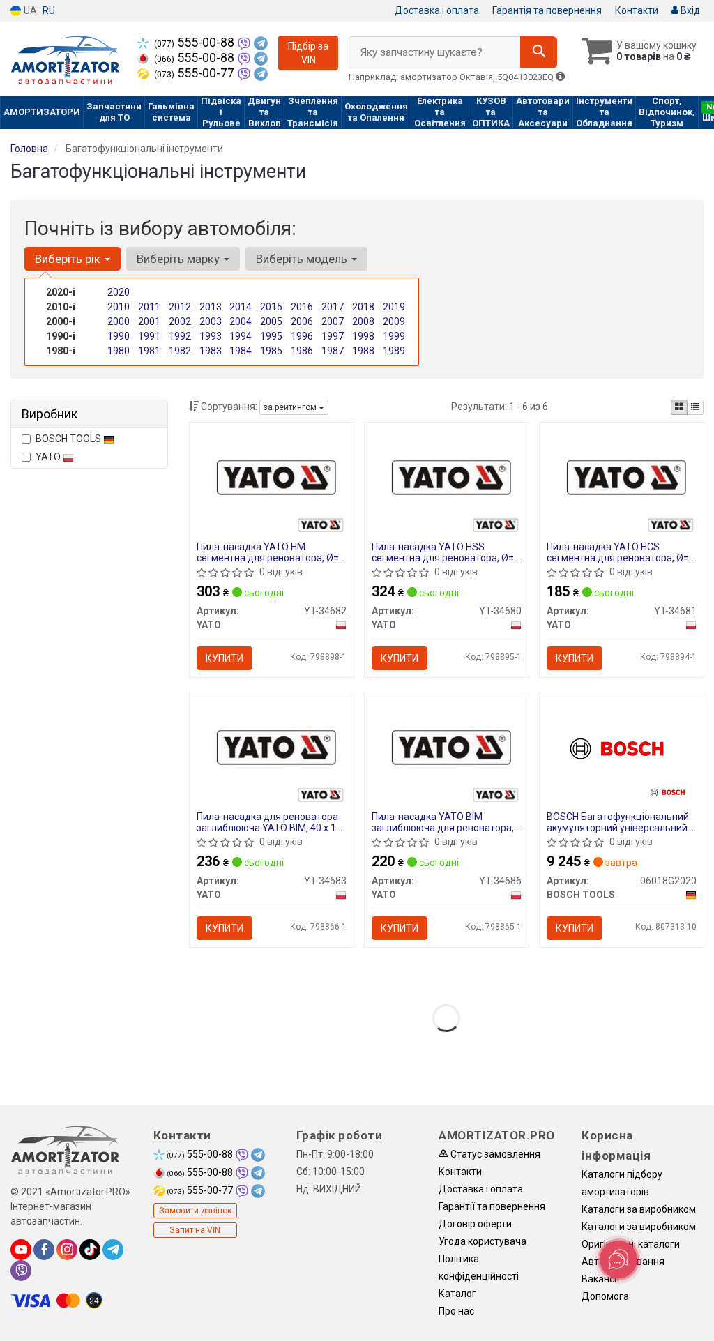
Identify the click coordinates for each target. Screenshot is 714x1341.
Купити (224, 658)
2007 (332, 321)
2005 (271, 321)
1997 (332, 336)
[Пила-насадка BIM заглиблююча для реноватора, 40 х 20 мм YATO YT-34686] (447, 746)
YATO (49, 456)
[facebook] (43, 1249)
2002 (180, 321)
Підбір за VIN (308, 53)
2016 (302, 306)
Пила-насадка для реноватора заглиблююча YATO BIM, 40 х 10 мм (269, 822)
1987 (332, 350)
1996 (302, 336)
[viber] (20, 1270)
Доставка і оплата (437, 10)
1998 (363, 336)
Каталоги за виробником (639, 1209)
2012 (180, 306)
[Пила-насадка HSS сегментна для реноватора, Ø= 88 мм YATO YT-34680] (447, 476)
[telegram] (112, 1249)
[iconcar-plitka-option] (679, 407)
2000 (118, 321)
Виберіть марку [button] (179, 259)
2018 (363, 306)
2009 (394, 321)
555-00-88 (195, 43)
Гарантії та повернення (492, 1206)
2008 (363, 321)
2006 (302, 321)
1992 (180, 336)
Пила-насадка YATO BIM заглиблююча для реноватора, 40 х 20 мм (443, 822)
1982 (180, 350)
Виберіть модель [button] (303, 259)
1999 (394, 336)
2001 (149, 321)
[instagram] (66, 1249)
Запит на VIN (194, 1230)
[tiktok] (89, 1249)
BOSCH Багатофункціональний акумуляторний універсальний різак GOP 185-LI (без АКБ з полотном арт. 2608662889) (618, 822)
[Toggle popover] (618, 1259)
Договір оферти (475, 1223)
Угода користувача (482, 1241)
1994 (240, 336)
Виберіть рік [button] (69, 259)
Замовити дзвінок (195, 1210)
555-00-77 (195, 73)
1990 (118, 336)
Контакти (636, 10)
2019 (394, 306)
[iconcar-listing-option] (695, 407)
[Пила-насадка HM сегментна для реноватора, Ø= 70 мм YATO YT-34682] (272, 476)
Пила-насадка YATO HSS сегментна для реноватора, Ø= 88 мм (443, 552)
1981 (149, 350)
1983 (210, 350)
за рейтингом (291, 407)
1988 (363, 350)
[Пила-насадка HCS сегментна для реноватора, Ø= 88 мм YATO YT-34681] (622, 476)
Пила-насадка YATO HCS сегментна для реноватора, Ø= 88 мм (618, 552)
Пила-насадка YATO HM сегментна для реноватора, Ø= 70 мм (268, 552)
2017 (332, 306)
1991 (149, 336)
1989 (394, 350)
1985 (271, 350)
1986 (302, 350)
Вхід (689, 10)
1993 (210, 336)
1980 (118, 350)
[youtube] (20, 1249)
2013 (210, 306)
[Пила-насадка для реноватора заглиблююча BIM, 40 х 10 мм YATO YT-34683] (272, 746)
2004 (240, 321)
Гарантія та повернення (547, 10)
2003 (210, 321)
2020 (118, 292)
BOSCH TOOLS (69, 438)
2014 (240, 306)
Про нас (456, 1311)
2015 (271, 306)
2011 (149, 306)
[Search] (538, 52)
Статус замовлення (494, 1154)
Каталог (457, 1293)
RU (49, 10)
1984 (240, 350)
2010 (118, 306)
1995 (271, 336)
